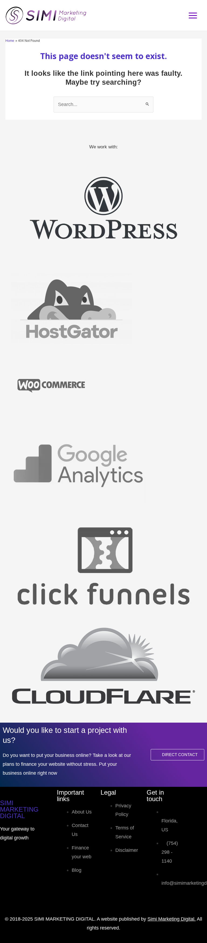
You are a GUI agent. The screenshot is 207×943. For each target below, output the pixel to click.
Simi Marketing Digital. (171, 919)
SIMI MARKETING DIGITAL (19, 809)
